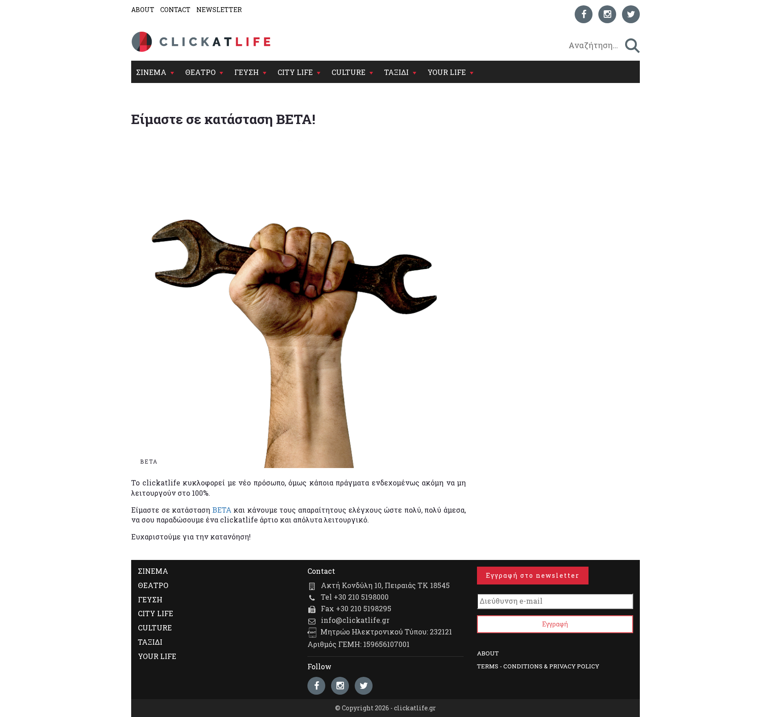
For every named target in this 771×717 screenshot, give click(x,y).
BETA (222, 509)
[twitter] (631, 14)
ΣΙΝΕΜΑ (151, 72)
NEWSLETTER (219, 9)
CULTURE (348, 72)
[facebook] (584, 14)
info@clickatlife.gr (355, 620)
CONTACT (175, 9)
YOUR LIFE (446, 72)
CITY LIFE (295, 72)
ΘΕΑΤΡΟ (200, 72)
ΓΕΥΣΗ (246, 72)
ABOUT (142, 9)
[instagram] (607, 14)
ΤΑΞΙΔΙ (396, 72)
